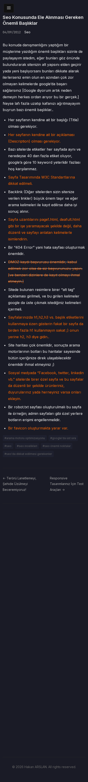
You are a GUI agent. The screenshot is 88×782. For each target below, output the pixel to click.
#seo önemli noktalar (57, 446)
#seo (8, 446)
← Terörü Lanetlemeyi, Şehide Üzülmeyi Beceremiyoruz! (19, 484)
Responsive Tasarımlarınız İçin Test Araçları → (66, 484)
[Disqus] (44, 567)
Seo (27, 32)
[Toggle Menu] (9, 8)
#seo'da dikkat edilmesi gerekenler (28, 454)
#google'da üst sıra (63, 438)
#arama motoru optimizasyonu (25, 438)
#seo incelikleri (27, 446)
